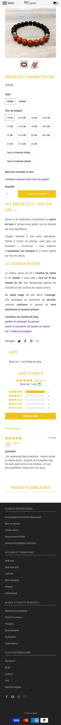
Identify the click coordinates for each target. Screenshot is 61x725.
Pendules (9, 623)
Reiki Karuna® (12, 567)
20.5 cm (46, 135)
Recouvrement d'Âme (15, 536)
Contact (8, 674)
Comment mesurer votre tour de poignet (27, 179)
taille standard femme (18, 152)
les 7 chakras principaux (18, 331)
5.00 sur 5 (39, 380)
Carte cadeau (11, 643)
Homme (22, 101)
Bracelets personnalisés (16, 611)
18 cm (34, 126)
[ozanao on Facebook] (7, 696)
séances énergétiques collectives (20, 543)
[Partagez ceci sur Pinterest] (31, 341)
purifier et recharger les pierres (22, 321)
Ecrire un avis (33, 361)
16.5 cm (46, 117)
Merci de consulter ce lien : (20, 171)
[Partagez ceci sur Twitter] (18, 341)
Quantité (10, 186)
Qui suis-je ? (10, 661)
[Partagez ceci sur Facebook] (24, 341)
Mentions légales (13, 687)
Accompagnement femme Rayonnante (23, 517)
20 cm (34, 135)
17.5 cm (22, 126)
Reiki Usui (9, 560)
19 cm (10, 135)
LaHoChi (9, 573)
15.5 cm (22, 117)
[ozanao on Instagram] (19, 696)
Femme (10, 101)
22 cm (34, 144)
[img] (13, 438)
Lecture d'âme (11, 530)
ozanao (33, 713)
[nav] (8, 3)
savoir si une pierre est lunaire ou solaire (27, 326)
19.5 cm (22, 135)
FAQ (7, 680)
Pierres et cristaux (13, 617)
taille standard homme (19, 161)
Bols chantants (12, 580)
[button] (16, 392)
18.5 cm (46, 126)
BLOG (7, 667)
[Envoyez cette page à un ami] (36, 341)
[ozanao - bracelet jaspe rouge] (30, 33)
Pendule (9, 586)
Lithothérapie (11, 593)
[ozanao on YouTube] (13, 696)
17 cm (10, 126)
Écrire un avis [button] (30, 416)
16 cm (34, 117)
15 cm (10, 117)
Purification (10, 637)
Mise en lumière (12, 523)
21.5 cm (22, 144)
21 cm (10, 144)
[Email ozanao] (25, 696)
